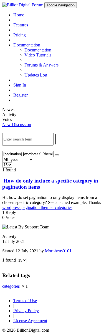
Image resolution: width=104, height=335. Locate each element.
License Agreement (30, 320)
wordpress (11, 207)
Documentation (37, 50)
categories (63, 207)
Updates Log (35, 75)
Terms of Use (25, 300)
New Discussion (16, 124)
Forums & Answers (41, 65)
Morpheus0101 (58, 250)
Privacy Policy (26, 310)
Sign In (19, 85)
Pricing (19, 35)
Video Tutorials (37, 55)
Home (18, 15)
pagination (31, 207)
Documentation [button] (26, 45)
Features (20, 25)
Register (20, 95)
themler (48, 207)
